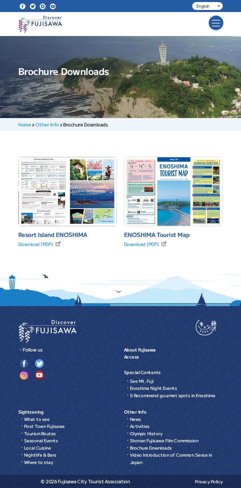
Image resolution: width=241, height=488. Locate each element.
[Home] (47, 330)
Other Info (47, 124)
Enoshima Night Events (153, 388)
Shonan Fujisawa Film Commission (164, 440)
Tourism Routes (40, 433)
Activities (140, 426)
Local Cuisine (37, 448)
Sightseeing (31, 412)
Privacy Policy (209, 481)
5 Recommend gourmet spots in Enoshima (172, 395)
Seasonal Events (41, 440)
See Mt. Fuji (142, 381)
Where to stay (38, 462)
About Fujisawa (140, 350)
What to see (37, 419)
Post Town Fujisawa (44, 426)
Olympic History (146, 433)
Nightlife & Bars (40, 455)
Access (131, 357)
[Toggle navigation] (216, 23)
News (135, 419)
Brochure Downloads (151, 448)
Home (24, 124)
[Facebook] (22, 6)
